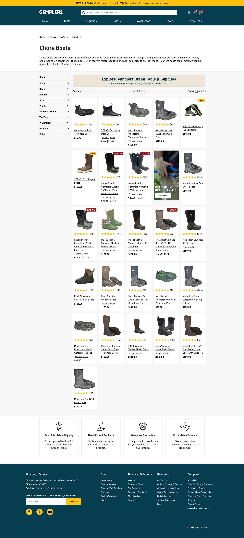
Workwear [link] (143, 21)
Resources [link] (195, 21)
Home (42, 37)
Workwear (52, 37)
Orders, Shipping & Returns (169, 484)
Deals (103, 500)
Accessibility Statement (198, 508)
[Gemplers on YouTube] (50, 512)
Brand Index (106, 492)
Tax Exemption (134, 488)
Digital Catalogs (164, 496)
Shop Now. (162, 83)
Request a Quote (135, 484)
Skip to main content (12, 4)
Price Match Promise (197, 488)
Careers (191, 500)
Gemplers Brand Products (199, 496)
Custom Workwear (109, 496)
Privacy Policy (194, 504)
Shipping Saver (135, 496)
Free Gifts (132, 500)
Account (131, 480)
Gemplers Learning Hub (168, 488)
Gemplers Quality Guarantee (200, 484)
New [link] (45, 21)
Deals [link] (169, 21)
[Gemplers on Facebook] (29, 512)
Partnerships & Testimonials (200, 492)
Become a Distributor (137, 492)
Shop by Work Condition (111, 488)
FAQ (159, 504)
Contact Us (162, 480)
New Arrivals (106, 480)
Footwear (64, 37)
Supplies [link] (91, 21)
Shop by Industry (108, 484)
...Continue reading (70, 64)
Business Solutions (140, 474)
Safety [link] (117, 21)
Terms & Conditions (150, 3)
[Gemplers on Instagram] (39, 512)
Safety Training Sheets (167, 492)
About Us (192, 480)
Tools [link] (67, 21)
